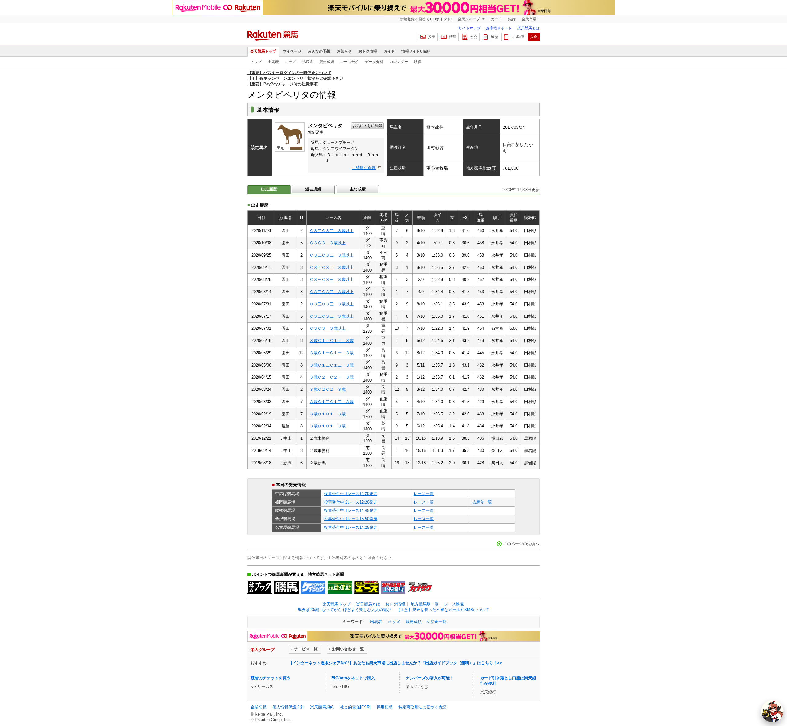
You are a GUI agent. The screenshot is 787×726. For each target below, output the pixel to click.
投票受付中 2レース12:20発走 (350, 502)
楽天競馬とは (528, 28)
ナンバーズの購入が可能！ (430, 678)
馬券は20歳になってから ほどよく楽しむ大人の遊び (344, 609)
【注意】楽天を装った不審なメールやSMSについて (442, 609)
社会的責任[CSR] (355, 707)
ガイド (389, 51)
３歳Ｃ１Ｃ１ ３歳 (328, 414)
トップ (256, 62)
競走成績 (326, 62)
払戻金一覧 (482, 502)
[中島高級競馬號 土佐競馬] (393, 587)
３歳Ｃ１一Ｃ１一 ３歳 (332, 353)
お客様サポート (499, 28)
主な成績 (358, 189)
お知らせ (344, 51)
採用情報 (385, 707)
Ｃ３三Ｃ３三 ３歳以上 (332, 279)
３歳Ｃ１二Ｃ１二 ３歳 (332, 340)
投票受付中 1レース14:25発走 (350, 527)
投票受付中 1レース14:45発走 (350, 510)
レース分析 (349, 62)
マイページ (292, 51)
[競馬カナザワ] (420, 587)
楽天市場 (529, 19)
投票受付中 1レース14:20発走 (350, 493)
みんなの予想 (319, 51)
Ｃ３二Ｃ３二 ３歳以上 (332, 230)
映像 (417, 62)
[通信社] (340, 587)
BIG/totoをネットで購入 (353, 678)
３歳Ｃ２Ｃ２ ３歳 (328, 389)
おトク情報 (367, 51)
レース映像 (454, 604)
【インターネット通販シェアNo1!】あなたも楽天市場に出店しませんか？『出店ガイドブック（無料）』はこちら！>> (395, 663)
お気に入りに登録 (367, 126)
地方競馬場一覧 (425, 604)
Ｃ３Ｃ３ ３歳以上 (328, 243)
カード (496, 19)
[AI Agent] (772, 711)
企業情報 (259, 707)
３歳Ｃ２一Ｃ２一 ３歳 (332, 377)
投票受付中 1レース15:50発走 (350, 518)
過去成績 (313, 189)
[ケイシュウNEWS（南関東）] (313, 587)
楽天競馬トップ (263, 51)
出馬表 (273, 62)
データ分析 (374, 62)
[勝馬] (286, 587)
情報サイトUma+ (415, 51)
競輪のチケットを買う (271, 678)
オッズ (290, 62)
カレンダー (399, 62)
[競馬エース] (366, 587)
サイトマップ (469, 28)
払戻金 (307, 62)
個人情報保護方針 (288, 707)
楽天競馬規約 (322, 707)
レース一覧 (424, 493)
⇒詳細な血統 (364, 167)
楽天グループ (469, 19)
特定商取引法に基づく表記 (422, 707)
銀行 (512, 19)
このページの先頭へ (521, 543)
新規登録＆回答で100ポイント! (426, 19)
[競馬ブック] (259, 587)
